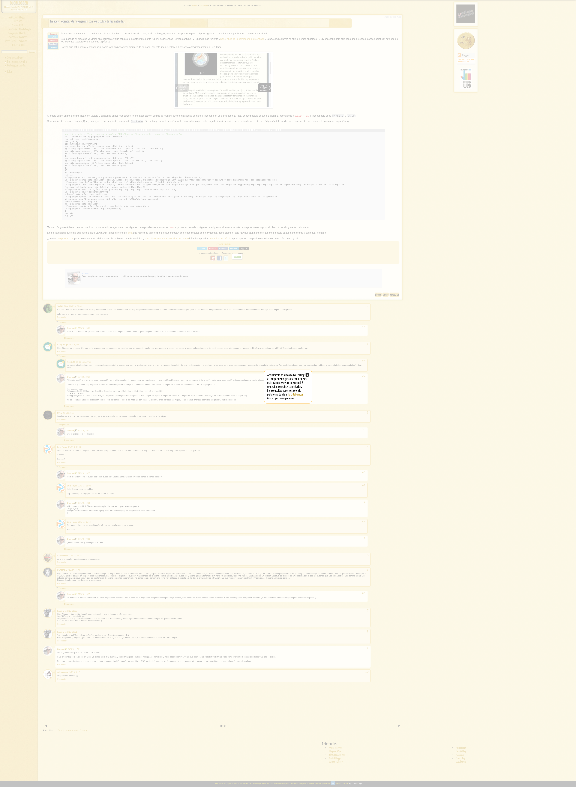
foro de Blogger (295, 394)
